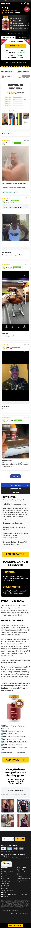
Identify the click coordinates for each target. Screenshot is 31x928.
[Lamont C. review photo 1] (15, 301)
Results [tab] (15, 493)
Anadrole (13, 591)
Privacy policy (14, 913)
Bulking (19, 873)
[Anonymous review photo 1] (15, 441)
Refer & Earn (5, 888)
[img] (6, 140)
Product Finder (5, 878)
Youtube (5, 896)
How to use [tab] (15, 485)
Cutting (19, 875)
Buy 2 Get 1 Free (22, 870)
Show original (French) (11, 192)
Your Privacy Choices (7, 890)
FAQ (2, 876)
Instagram (13, 894)
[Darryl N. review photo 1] (15, 377)
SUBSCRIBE (20, 839)
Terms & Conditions (23, 913)
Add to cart (14, 46)
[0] (24, 3)
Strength (19, 876)
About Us (4, 880)
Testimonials (5, 883)
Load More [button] (15, 476)
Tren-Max (19, 591)
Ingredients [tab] (15, 489)
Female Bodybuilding (23, 878)
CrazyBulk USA (14, 910)
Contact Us (4, 870)
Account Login (5, 882)
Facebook (24, 894)
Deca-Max (6, 591)
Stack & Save (21, 871)
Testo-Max (6, 593)
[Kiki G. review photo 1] (15, 227)
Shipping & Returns (7, 871)
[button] (5, 10)
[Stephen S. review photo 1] (15, 163)
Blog (4, 894)
